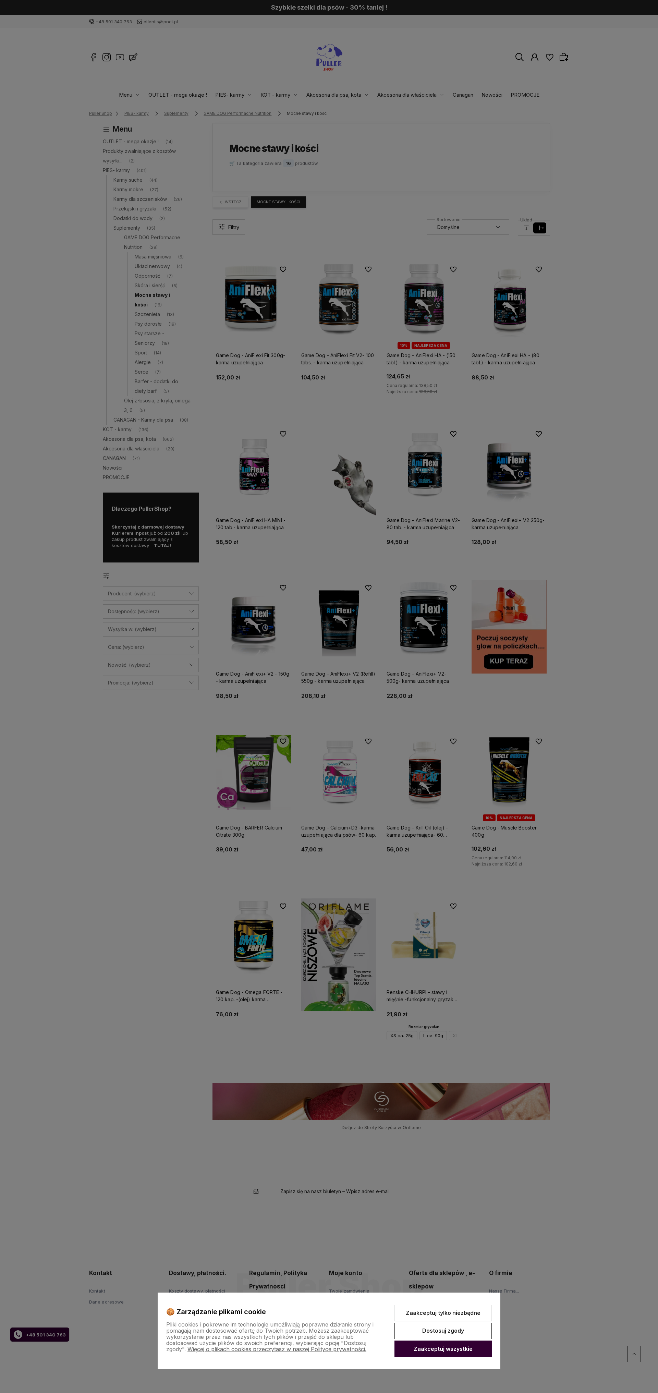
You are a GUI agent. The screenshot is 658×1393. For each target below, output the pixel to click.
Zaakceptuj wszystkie (443, 1348)
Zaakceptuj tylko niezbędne (443, 1312)
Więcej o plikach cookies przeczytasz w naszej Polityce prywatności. (276, 1349)
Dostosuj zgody (443, 1330)
